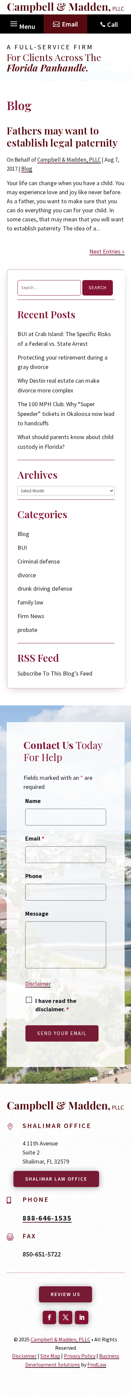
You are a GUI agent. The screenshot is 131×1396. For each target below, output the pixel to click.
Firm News (30, 616)
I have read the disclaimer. (55, 1005)
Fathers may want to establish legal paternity (62, 136)
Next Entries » (107, 251)
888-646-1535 (47, 1218)
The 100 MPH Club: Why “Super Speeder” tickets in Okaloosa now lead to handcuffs (66, 413)
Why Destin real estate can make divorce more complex (58, 385)
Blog (26, 168)
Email (70, 24)
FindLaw (96, 1364)
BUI (22, 547)
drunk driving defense (44, 588)
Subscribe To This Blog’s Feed (54, 673)
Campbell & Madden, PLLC (69, 159)
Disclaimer (38, 983)
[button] (21, 22)
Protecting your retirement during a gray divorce (62, 362)
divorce (26, 575)
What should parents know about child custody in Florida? (65, 441)
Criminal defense (38, 561)
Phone (33, 876)
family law (30, 602)
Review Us (65, 1294)
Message (36, 913)
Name (33, 801)
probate (27, 630)
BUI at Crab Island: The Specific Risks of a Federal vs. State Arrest (64, 338)
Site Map (50, 1355)
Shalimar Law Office (56, 1179)
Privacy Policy (79, 1355)
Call (112, 24)
